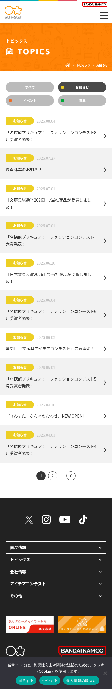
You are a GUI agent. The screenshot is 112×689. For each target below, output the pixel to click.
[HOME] (67, 65)
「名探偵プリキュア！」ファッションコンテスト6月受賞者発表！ (51, 314)
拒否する (49, 680)
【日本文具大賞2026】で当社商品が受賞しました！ (48, 277)
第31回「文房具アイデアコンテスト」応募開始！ (50, 348)
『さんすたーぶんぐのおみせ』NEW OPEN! (45, 416)
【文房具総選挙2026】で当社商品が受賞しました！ (48, 203)
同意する (26, 680)
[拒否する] (105, 673)
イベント (30, 100)
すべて (30, 87)
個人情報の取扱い (81, 680)
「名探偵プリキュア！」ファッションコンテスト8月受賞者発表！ (51, 136)
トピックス (83, 65)
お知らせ (82, 87)
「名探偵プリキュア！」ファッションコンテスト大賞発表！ (50, 240)
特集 (82, 100)
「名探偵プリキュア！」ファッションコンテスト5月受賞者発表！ (51, 382)
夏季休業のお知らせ (24, 169)
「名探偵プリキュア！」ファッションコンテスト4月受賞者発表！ (51, 449)
